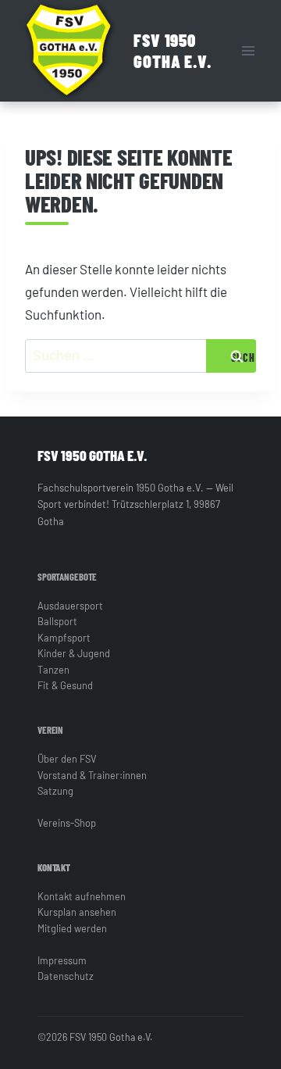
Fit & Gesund (65, 685)
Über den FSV (67, 759)
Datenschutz (65, 976)
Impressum (62, 960)
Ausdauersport (70, 605)
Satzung (55, 791)
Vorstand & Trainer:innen (92, 775)
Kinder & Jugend (73, 653)
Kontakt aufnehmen (81, 896)
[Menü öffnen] (247, 50)
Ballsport (57, 621)
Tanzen (53, 669)
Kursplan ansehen (76, 912)
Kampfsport (64, 637)
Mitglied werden (72, 928)
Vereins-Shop (66, 823)
